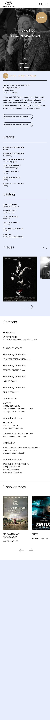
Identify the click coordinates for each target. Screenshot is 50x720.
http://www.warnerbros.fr (13, 453)
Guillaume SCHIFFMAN (14, 160)
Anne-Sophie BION (11, 178)
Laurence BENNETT (12, 166)
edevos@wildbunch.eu (12, 472)
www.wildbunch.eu (11, 470)
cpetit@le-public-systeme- (14, 412)
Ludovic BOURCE (11, 172)
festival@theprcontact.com (14, 436)
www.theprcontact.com (13, 428)
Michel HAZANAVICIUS (13, 147)
